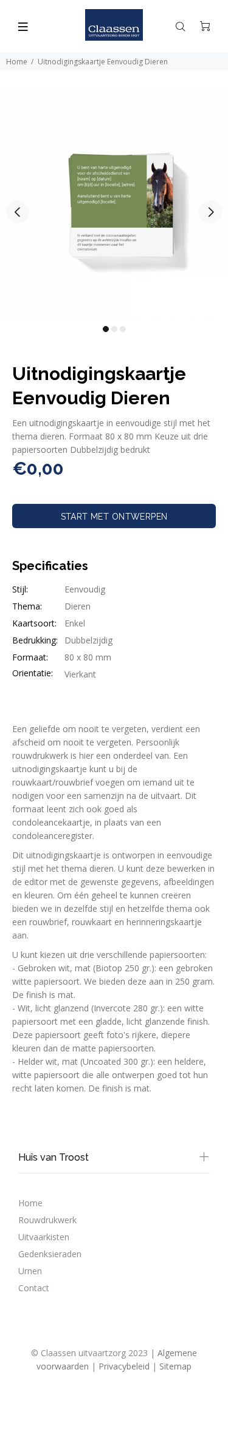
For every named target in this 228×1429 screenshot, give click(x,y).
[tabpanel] (114, 205)
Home (16, 61)
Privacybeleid (124, 1366)
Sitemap (175, 1366)
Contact (33, 1288)
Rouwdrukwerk (47, 1220)
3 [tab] (123, 329)
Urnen (30, 1271)
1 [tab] (106, 329)
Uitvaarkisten (43, 1237)
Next (210, 211)
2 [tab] (114, 329)
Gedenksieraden (49, 1254)
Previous (17, 211)
